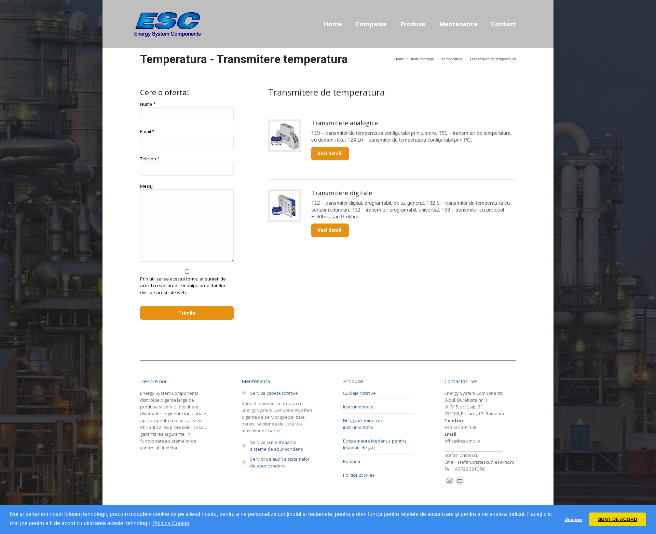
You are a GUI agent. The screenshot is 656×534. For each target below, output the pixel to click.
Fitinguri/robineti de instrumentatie (363, 423)
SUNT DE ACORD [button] (617, 519)
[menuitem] (333, 23)
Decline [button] (573, 519)
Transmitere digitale (341, 193)
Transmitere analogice (344, 123)
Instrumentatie (358, 407)
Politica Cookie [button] (170, 523)
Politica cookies (359, 475)
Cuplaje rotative (359, 393)
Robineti (351, 461)
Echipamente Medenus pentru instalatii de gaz (374, 444)
